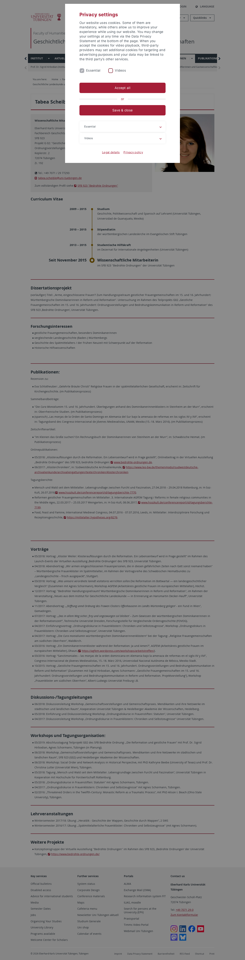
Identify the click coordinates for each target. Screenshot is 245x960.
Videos (120, 70)
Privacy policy (133, 152)
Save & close (122, 110)
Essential (93, 70)
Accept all (122, 88)
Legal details (111, 152)
